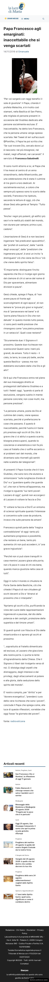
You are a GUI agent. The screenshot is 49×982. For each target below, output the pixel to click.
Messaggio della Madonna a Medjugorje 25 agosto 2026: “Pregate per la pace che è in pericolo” (25, 809)
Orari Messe (13, 18)
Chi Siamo (20, 930)
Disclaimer (31, 930)
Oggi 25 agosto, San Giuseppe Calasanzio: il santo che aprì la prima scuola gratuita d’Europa (25, 828)
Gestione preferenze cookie (39, 980)
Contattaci (24, 964)
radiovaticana (17, 721)
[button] (43, 18)
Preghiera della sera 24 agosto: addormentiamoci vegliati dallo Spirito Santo (25, 880)
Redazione (10, 930)
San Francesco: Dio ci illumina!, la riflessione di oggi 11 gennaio (25, 776)
